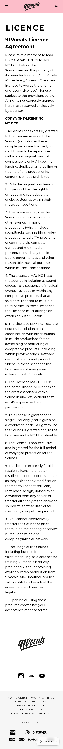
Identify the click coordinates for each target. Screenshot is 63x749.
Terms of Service (30, 705)
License (21, 698)
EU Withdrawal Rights (30, 713)
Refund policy (30, 709)
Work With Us (42, 698)
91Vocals (35, 722)
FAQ (9, 698)
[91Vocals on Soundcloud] (31, 676)
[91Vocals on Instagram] (21, 676)
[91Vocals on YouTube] (42, 676)
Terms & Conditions (30, 701)
